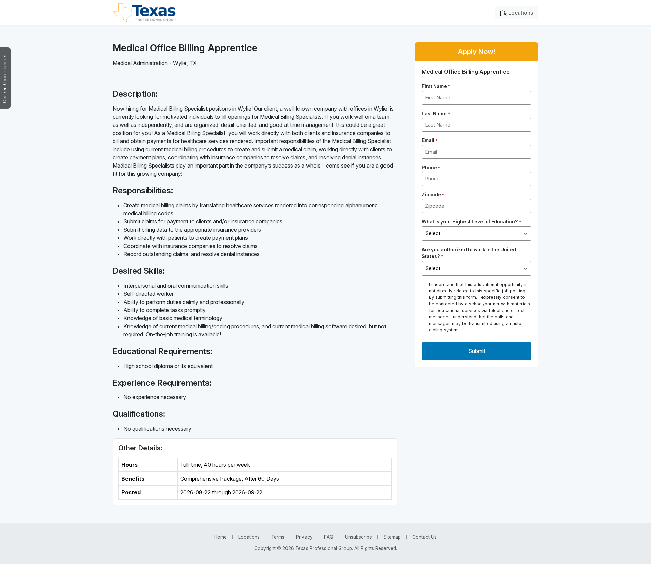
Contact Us (424, 537)
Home (220, 537)
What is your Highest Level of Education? (471, 222)
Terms (277, 537)
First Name (436, 86)
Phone (431, 167)
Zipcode (433, 194)
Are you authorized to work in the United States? (469, 253)
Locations (520, 12)
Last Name (436, 113)
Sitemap (392, 537)
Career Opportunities (4, 78)
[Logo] (144, 12)
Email (430, 140)
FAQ (328, 537)
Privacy (304, 537)
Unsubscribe (358, 537)
